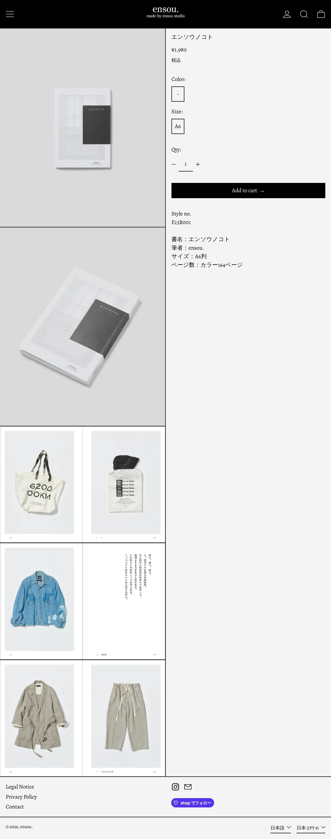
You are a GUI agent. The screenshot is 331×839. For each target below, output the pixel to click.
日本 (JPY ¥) (308, 828)
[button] (304, 14)
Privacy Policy (21, 797)
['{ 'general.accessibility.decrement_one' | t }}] (174, 164)
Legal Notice (20, 787)
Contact (15, 807)
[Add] (198, 164)
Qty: (176, 149)
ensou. (26, 826)
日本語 (277, 828)
